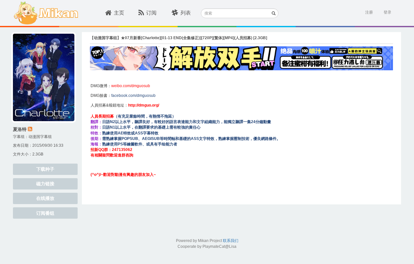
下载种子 (45, 169)
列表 (185, 13)
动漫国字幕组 (40, 136)
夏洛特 (20, 129)
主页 (119, 13)
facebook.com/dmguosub (133, 95)
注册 (369, 12)
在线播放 (45, 198)
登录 (387, 12)
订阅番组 (45, 213)
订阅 (151, 13)
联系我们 (230, 240)
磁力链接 (45, 183)
